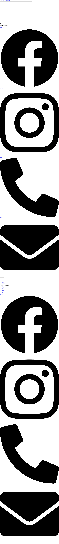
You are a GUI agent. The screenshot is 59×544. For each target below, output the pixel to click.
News (2, 288)
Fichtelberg (3, 286)
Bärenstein (3, 287)
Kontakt (3, 292)
